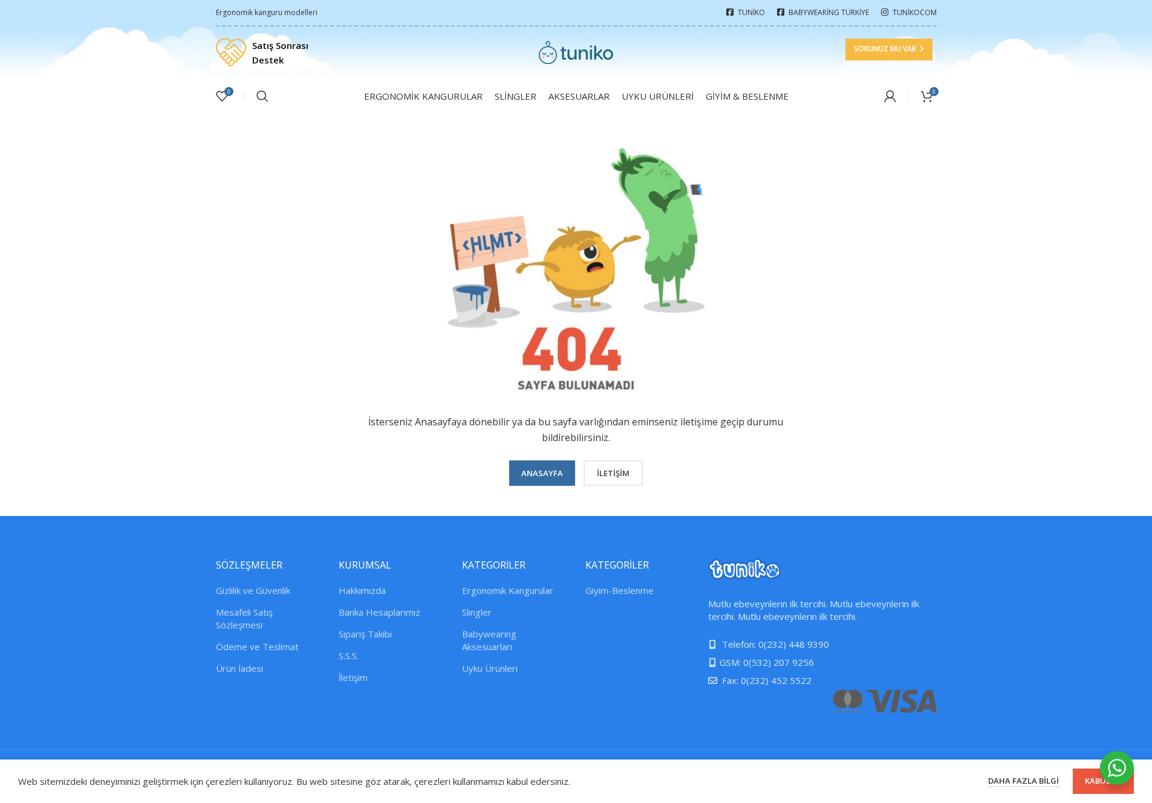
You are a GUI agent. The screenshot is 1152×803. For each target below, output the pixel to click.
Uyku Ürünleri (490, 668)
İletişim (353, 677)
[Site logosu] (576, 51)
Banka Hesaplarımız (379, 612)
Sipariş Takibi (365, 634)
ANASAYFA (542, 473)
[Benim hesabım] (890, 96)
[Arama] (262, 96)
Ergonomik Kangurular (507, 590)
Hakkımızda (362, 590)
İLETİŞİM (613, 473)
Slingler (477, 612)
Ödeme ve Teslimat (257, 646)
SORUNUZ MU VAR (885, 49)
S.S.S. (349, 656)
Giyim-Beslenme (619, 590)
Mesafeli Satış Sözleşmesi (244, 618)
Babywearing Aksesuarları (489, 640)
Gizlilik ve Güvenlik (253, 590)
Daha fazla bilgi (1024, 780)
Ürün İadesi (239, 668)
